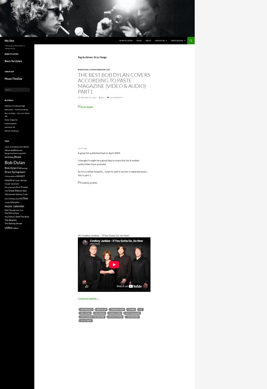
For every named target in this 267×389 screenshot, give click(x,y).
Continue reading (88, 298)
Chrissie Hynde (117, 309)
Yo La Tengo (86, 321)
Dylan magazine (11, 120)
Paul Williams (10, 217)
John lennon (10, 194)
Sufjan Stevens (115, 317)
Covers (131, 309)
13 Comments (116, 97)
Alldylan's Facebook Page (15, 106)
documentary (10, 187)
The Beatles (11, 220)
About (148, 41)
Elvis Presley (22, 187)
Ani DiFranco (86, 309)
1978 (11, 147)
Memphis (15, 202)
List (108, 69)
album (8, 150)
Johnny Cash (21, 194)
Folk (6, 191)
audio (14, 150)
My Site (9, 40)
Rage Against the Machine (92, 317)
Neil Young (86, 313)
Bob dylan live (13, 168)
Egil (103, 97)
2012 (16, 147)
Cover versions (97, 69)
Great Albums (177, 41)
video (9, 228)
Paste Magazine (132, 313)
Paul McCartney (12, 213)
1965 (7, 147)
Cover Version (20, 180)
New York (19, 210)
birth (24, 153)
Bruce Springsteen (15, 172)
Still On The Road (12, 131)
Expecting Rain (11, 123)
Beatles (20, 150)
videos (16, 228)
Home (139, 41)
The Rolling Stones (13, 223)
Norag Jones (115, 313)
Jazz (24, 190)
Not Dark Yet (10, 127)
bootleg (25, 168)
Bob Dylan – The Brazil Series (16, 109)
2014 (26, 146)
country (9, 180)
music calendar (14, 206)
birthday (9, 157)
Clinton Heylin (10, 176)
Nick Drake (100, 313)
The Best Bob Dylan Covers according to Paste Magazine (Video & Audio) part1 (114, 83)
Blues (17, 157)
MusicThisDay (13, 78)
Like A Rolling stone (12, 199)
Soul (18, 216)
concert (20, 176)
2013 (21, 147)
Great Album (15, 190)
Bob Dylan (160, 41)
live (25, 198)
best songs (18, 153)
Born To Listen (125, 41)
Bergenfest (9, 153)
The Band (25, 216)
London (7, 202)
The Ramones (133, 317)
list (140, 309)
